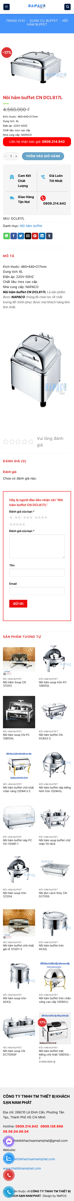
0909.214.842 (27, 1126)
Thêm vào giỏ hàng (43, 156)
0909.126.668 (52, 1126)
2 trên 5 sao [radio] (17, 517)
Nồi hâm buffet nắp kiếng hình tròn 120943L (55, 789)
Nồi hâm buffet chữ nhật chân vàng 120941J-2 (18, 789)
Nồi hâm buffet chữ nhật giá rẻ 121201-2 (18, 947)
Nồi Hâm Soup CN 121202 (14, 684)
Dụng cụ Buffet (44, 21)
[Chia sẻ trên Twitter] (21, 236)
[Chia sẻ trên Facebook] (13, 236)
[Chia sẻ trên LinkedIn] (42, 236)
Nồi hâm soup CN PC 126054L (16, 736)
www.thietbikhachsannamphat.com (29, 1159)
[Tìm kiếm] (67, 7)
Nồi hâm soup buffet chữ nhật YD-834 (54, 842)
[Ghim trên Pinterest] (35, 236)
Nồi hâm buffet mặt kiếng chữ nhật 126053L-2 (54, 1054)
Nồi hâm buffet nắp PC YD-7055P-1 (17, 842)
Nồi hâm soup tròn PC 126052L (53, 684)
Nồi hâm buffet (31, 226)
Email (13, 583)
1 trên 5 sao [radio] (10, 517)
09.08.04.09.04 (16, 1131)
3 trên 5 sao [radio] (27, 517)
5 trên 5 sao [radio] (16, 524)
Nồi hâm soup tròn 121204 (14, 894)
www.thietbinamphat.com (22, 1168)
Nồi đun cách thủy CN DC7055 (53, 894)
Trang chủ (15, 21)
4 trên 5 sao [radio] (40, 517)
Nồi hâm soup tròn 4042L (14, 1000)
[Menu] (6, 7)
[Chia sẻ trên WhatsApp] (6, 236)
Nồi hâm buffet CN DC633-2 (51, 736)
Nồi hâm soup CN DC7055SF (14, 1052)
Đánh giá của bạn (22, 511)
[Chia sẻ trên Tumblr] (49, 236)
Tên (12, 565)
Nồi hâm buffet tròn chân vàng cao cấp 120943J (55, 1000)
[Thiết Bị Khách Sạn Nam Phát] (37, 7)
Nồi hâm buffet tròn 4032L (51, 947)
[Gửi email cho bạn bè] (28, 236)
